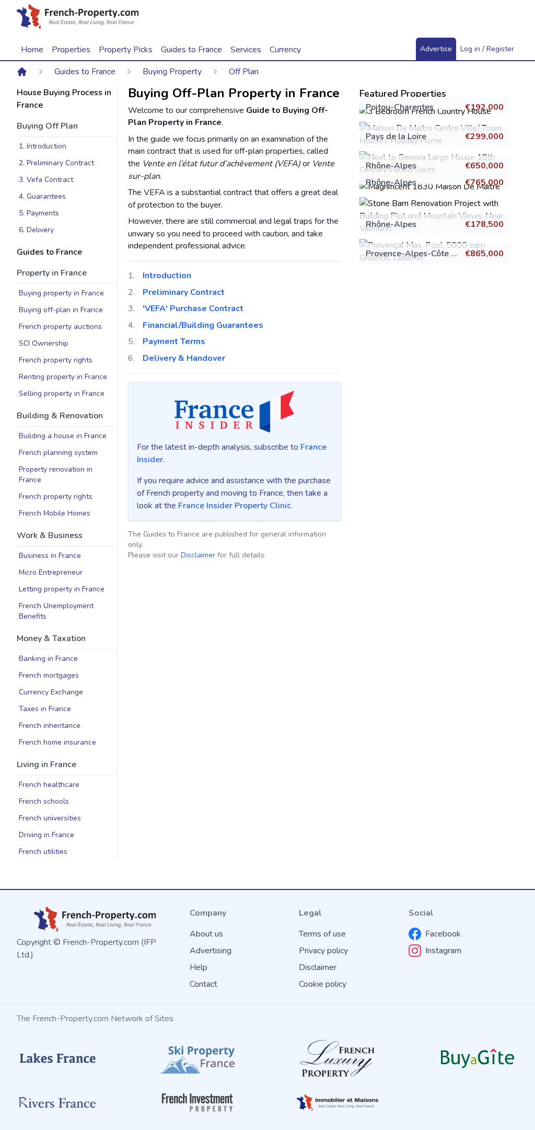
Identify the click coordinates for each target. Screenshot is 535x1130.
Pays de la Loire (396, 136)
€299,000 (484, 136)
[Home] (22, 71)
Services (245, 49)
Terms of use (322, 934)
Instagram (443, 950)
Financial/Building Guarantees (203, 325)
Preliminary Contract (184, 292)
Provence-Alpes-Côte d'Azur (421, 253)
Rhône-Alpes (391, 166)
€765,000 (484, 182)
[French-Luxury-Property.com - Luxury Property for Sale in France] (337, 1058)
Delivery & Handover (184, 358)
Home (32, 49)
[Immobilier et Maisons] (337, 1102)
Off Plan (244, 71)
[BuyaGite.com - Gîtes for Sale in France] (477, 1058)
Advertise (436, 49)
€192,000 (484, 107)
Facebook (443, 934)
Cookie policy (322, 984)
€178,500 (484, 224)
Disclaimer (198, 555)
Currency (285, 49)
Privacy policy (323, 950)
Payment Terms (174, 341)
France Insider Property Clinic (234, 505)
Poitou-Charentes (400, 107)
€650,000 (484, 166)
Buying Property (172, 71)
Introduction (167, 275)
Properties (71, 49)
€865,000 (484, 253)
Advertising (210, 950)
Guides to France (84, 71)
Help (198, 967)
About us (206, 934)
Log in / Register (487, 49)
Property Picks (126, 49)
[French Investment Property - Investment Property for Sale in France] (197, 1102)
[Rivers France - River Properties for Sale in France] (57, 1102)
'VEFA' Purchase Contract (193, 308)
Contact (203, 984)
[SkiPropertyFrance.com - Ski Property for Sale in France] (197, 1058)
